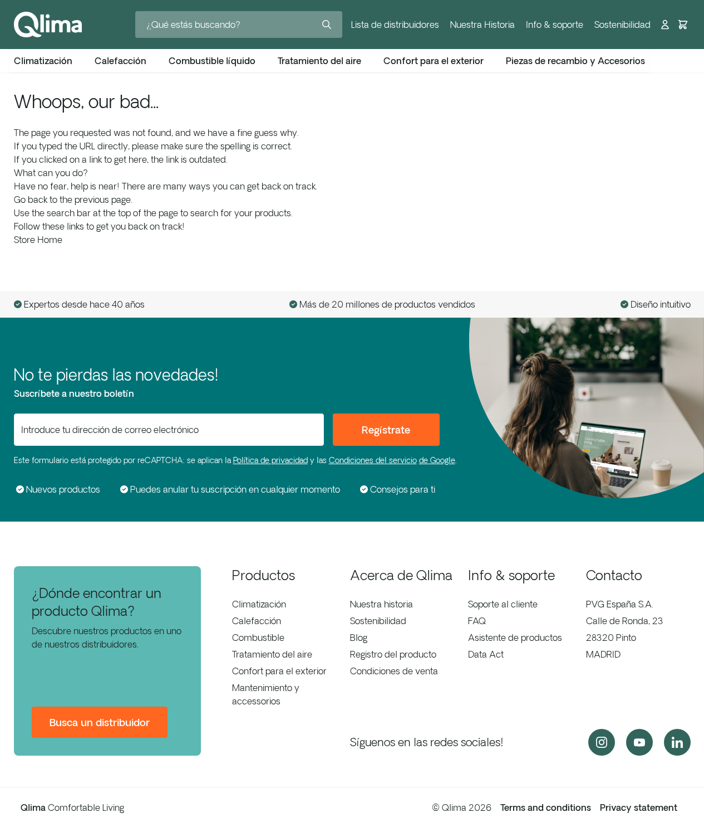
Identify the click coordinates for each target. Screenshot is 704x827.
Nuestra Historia (482, 25)
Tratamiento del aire (272, 654)
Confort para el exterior (279, 671)
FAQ (477, 621)
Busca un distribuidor (100, 722)
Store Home (38, 240)
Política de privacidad (270, 460)
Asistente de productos (515, 638)
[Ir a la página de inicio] (48, 24)
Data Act (486, 654)
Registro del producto (393, 654)
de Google (437, 460)
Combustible (258, 638)
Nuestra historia (381, 604)
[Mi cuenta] (665, 24)
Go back (30, 199)
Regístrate (386, 429)
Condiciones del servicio (373, 460)
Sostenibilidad (622, 25)
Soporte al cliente (503, 604)
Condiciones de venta (394, 671)
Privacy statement (638, 807)
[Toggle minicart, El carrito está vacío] (683, 24)
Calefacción (256, 621)
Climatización (259, 604)
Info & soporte (554, 25)
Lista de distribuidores (395, 25)
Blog (358, 638)
